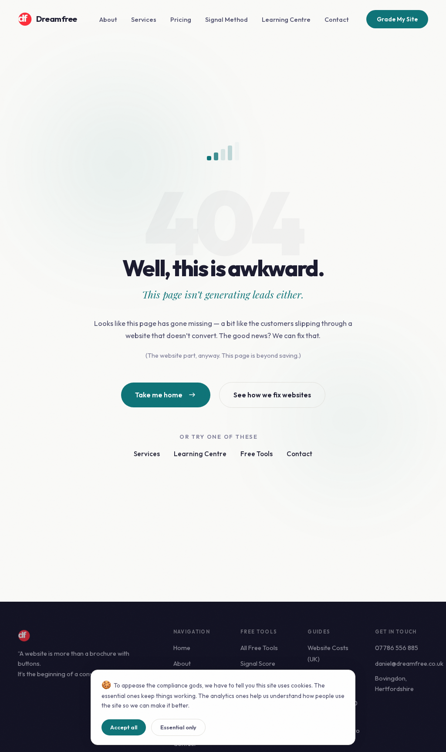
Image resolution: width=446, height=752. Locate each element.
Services (143, 20)
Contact (336, 20)
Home (181, 648)
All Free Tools (259, 648)
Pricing (180, 20)
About (108, 20)
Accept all (123, 727)
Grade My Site (397, 19)
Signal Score (257, 663)
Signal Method (226, 20)
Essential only (178, 727)
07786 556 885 (396, 648)
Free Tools (256, 454)
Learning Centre (286, 20)
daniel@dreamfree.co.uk (409, 663)
